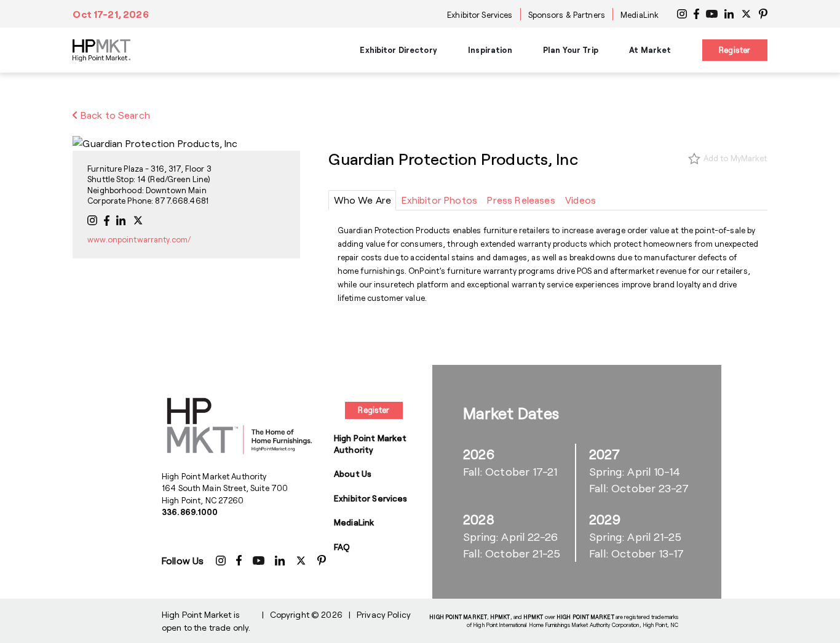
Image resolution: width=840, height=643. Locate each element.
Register (734, 50)
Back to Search (114, 115)
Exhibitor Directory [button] (398, 50)
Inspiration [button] (490, 50)
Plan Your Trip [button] (570, 50)
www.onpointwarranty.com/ (139, 239)
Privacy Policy (384, 614)
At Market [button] (650, 50)
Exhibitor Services (479, 15)
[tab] (362, 200)
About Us (352, 473)
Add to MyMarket (735, 158)
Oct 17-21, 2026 (110, 14)
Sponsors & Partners (566, 15)
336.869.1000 (190, 512)
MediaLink (639, 15)
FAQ (342, 546)
